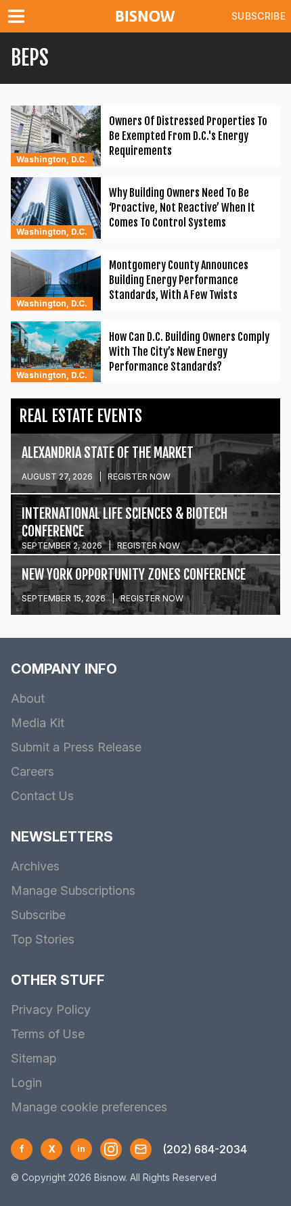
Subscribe (258, 16)
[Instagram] (111, 1149)
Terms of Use (48, 1034)
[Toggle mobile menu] (18, 16)
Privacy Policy (51, 1009)
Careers (32, 771)
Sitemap (33, 1058)
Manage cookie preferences (89, 1107)
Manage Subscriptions (73, 890)
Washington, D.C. (51, 159)
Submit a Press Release (76, 747)
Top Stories (42, 939)
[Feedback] (141, 1149)
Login (26, 1082)
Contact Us (42, 796)
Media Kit (37, 723)
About (28, 698)
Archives (35, 866)
